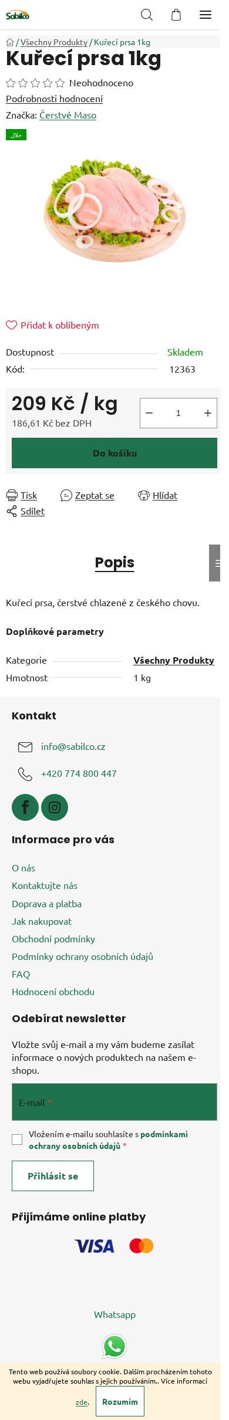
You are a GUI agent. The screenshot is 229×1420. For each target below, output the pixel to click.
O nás (23, 867)
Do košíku (115, 453)
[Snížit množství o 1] (149, 413)
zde (81, 1402)
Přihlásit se (53, 1175)
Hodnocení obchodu (53, 991)
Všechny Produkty (173, 660)
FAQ (21, 973)
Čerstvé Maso (67, 114)
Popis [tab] (114, 562)
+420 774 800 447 (79, 773)
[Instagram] (54, 807)
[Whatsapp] (114, 1345)
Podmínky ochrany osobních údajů (82, 956)
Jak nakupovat (42, 921)
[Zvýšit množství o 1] (208, 413)
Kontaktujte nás (45, 885)
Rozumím (120, 1401)
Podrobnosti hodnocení (54, 98)
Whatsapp (115, 1314)
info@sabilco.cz (73, 746)
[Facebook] (25, 807)
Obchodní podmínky (53, 938)
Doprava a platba (47, 903)
